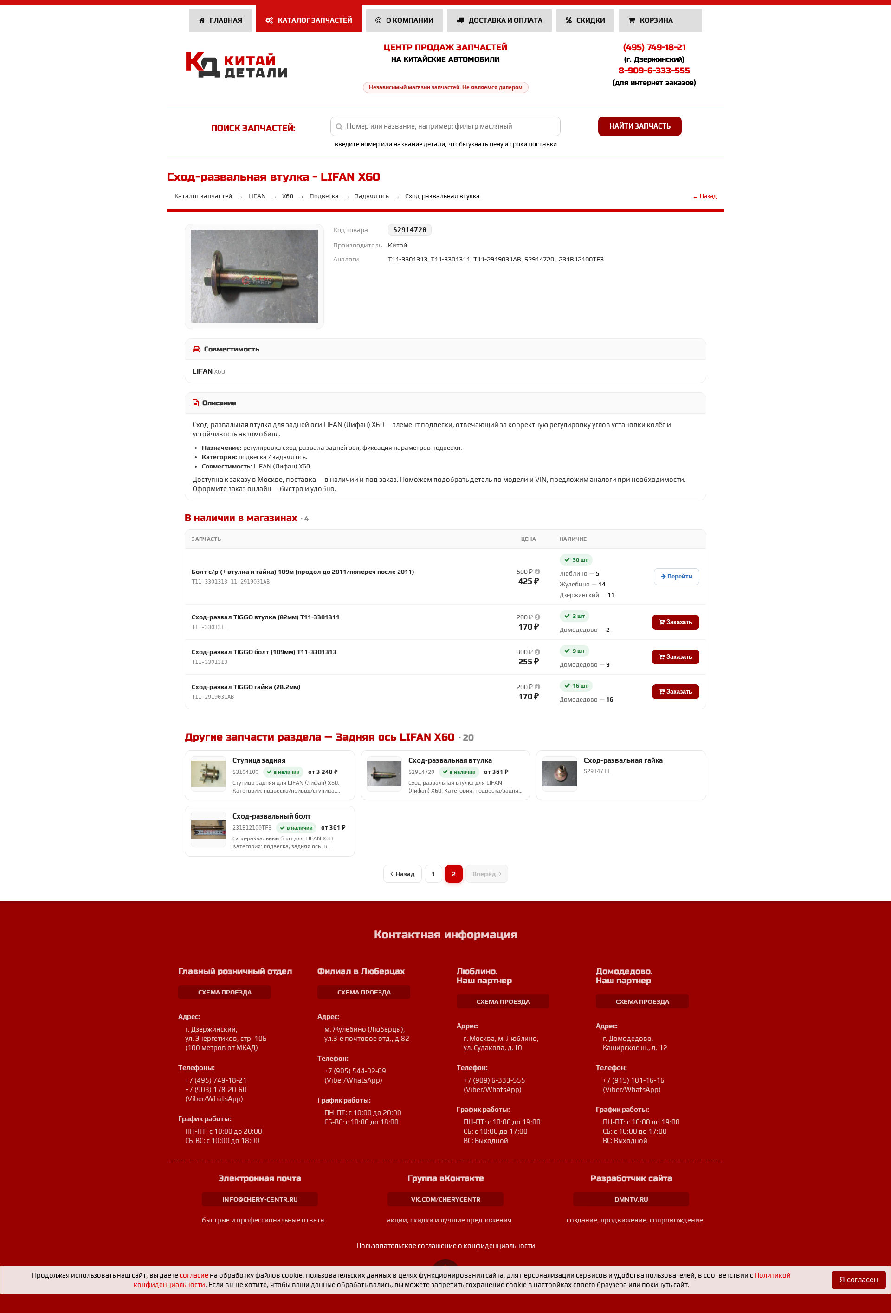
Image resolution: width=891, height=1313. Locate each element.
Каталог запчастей (314, 20)
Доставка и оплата (504, 20)
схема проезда (225, 992)
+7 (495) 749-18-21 (216, 1080)
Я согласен (858, 1280)
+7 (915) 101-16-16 (634, 1080)
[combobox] (445, 126)
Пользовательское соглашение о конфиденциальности (445, 1245)
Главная (225, 20)
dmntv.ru (631, 1199)
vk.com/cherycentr (445, 1199)
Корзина (656, 20)
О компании (409, 20)
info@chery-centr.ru (260, 1199)
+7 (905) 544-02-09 (355, 1071)
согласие (194, 1275)
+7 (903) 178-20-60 (216, 1089)
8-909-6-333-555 (654, 70)
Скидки (590, 20)
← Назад (704, 196)
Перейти (679, 576)
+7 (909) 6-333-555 (494, 1080)
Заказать (678, 621)
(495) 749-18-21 (654, 47)
